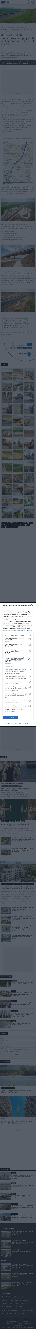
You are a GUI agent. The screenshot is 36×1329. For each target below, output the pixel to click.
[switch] (29, 639)
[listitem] (18, 635)
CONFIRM (11, 717)
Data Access (18, 723)
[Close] (32, 605)
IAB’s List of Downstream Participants (20, 630)
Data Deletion (8, 723)
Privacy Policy (27, 723)
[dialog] (18, 664)
